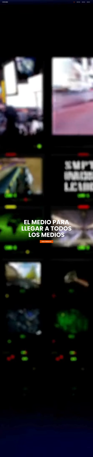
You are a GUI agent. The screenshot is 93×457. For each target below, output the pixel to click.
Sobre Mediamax (46, 241)
